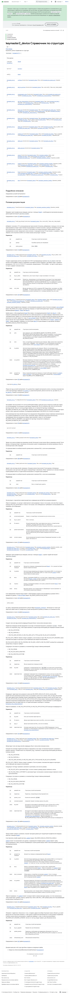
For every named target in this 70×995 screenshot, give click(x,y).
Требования (4, 975)
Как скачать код (5, 977)
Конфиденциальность (43, 992)
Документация (15, 1)
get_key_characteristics (23, 101)
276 (19, 488)
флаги (19, 74)
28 (18, 196)
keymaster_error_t (11, 80)
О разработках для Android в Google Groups (34, 984)
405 (19, 598)
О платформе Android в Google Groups (33, 982)
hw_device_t (9, 63)
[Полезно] (61, 30)
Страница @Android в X (29, 973)
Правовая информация (26, 992)
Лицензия (35, 992)
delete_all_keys (21, 148)
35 (18, 395)
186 (18, 821)
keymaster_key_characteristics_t (44, 95)
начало (19, 155)
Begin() (40, 212)
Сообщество (16, 992)
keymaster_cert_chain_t (43, 128)
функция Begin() (57, 374)
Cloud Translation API (38, 25)
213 (18, 542)
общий (19, 61)
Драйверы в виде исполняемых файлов (10, 984)
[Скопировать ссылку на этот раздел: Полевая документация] (26, 202)
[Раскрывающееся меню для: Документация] (21, 1)
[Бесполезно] (63, 30)
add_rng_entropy (22, 87)
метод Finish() (22, 595)
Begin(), (56, 583)
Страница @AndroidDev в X (30, 975)
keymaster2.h (16, 53)
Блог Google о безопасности (30, 980)
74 (18, 250)
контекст (20, 68)
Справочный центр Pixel (52, 975)
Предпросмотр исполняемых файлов (10, 980)
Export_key (20, 118)
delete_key (20, 141)
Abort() (27, 310)
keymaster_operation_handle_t (44, 158)
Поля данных (9, 49)
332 (18, 379)
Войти (66, 1)
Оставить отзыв (53, 992)
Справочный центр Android (53, 973)
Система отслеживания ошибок (54, 984)
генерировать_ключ (22, 94)
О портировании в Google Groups (31, 986)
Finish (19, 172)
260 (19, 941)
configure (20, 80)
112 (18, 683)
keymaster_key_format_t (23, 111)
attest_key (20, 126)
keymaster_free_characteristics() (50, 676)
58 (18, 423)
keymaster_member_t (44, 155)
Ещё (25, 1)
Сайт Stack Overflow (51, 982)
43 (18, 612)
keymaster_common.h (40, 607)
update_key (20, 134)
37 (18, 433)
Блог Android (27, 977)
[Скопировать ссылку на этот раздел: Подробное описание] (25, 191)
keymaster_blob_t (29, 102)
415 (18, 216)
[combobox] (42, 1)
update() (17, 310)
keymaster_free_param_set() (29, 365)
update (19, 163)
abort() (35, 321)
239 (18, 294)
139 (18, 733)
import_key (20, 110)
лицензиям (31, 961)
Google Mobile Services (52, 980)
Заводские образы (6, 982)
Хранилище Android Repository (8, 973)
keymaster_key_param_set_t (49, 80)
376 (18, 902)
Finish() (21, 310)
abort (19, 180)
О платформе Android (7, 992)
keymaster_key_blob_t (27, 95)
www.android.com (51, 977)
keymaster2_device (33, 80)
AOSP (7, 30)
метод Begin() (60, 307)
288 (19, 458)
